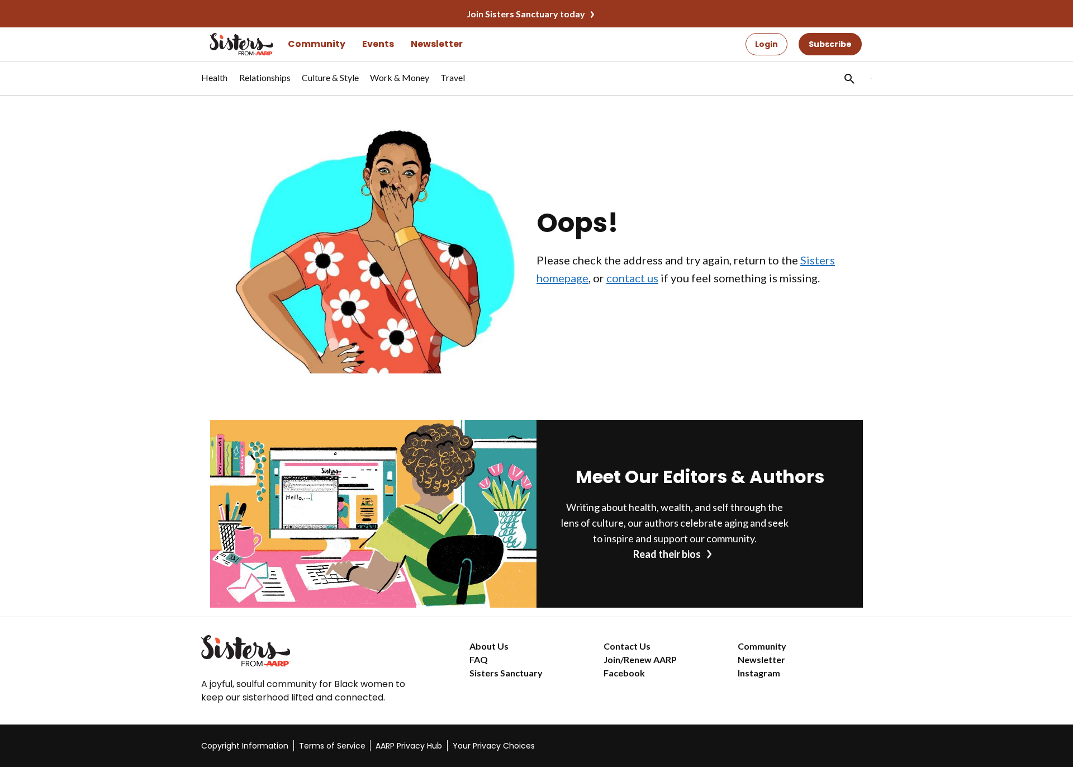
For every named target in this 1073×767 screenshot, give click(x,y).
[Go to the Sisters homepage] (229, 44)
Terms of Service (332, 745)
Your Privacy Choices (494, 745)
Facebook (624, 672)
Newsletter (437, 43)
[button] (848, 78)
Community (316, 43)
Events (378, 43)
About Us (489, 646)
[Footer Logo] (313, 650)
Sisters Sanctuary (506, 672)
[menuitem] (214, 83)
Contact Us (627, 646)
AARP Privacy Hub (409, 745)
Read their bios (667, 554)
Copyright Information (244, 745)
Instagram (759, 672)
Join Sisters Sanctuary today (526, 13)
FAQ (478, 659)
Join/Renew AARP (640, 659)
